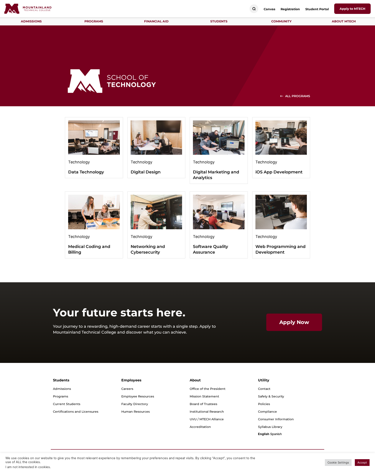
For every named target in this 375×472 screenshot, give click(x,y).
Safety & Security (271, 396)
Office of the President (207, 389)
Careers (127, 389)
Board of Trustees (203, 404)
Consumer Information (276, 419)
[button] (31, 21)
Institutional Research (207, 412)
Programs (60, 396)
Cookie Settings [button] (338, 462)
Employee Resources (137, 396)
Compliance (267, 412)
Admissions (62, 389)
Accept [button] (362, 462)
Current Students (66, 404)
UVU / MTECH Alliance (207, 419)
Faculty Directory (134, 404)
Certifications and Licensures (75, 412)
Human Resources (135, 412)
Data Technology (86, 172)
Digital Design (146, 172)
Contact (264, 389)
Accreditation (200, 427)
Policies (264, 404)
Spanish (276, 434)
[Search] (254, 9)
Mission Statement (204, 396)
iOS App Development (279, 172)
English (263, 434)
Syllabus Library (270, 427)
